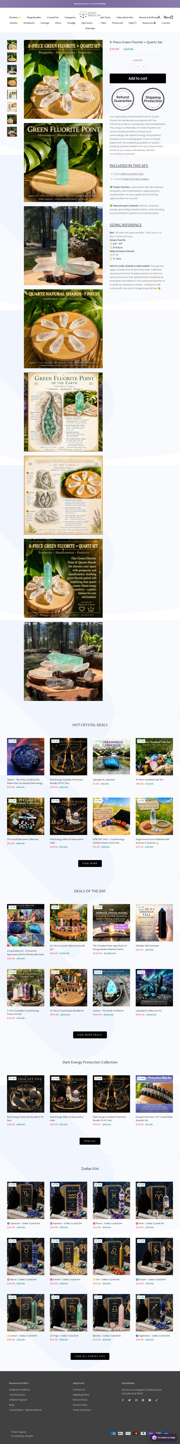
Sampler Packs (103, 17)
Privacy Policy (80, 1405)
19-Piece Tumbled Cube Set (149, 779)
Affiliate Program (18, 1399)
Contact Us (79, 1389)
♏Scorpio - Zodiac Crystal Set (151, 1279)
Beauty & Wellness (148, 17)
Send (171, 1427)
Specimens (86, 23)
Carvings (44, 23)
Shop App (90, 28)
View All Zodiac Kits (90, 1356)
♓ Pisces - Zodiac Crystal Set (107, 1223)
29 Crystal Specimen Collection (23, 839)
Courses (166, 23)
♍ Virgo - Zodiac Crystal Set (64, 1335)
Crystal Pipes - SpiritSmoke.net (25, 1410)
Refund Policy (80, 1399)
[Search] (165, 17)
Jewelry (14, 23)
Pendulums (29, 23)
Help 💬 (133, 23)
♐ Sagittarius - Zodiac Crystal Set (153, 1335)
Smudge (71, 23)
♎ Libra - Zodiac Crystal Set (107, 1335)
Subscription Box (124, 17)
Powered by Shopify (22, 1436)
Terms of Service (82, 1410)
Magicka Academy (19, 1389)
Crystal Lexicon (17, 1394)
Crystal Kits (53, 17)
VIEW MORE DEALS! (90, 1035)
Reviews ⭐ (15, 17)
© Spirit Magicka (18, 1432)
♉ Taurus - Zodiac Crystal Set (22, 1279)
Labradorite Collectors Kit (149, 1010)
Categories (70, 17)
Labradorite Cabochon (104, 779)
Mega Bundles (34, 17)
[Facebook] (123, 1400)
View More (90, 863)
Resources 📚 (149, 23)
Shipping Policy (81, 1394)
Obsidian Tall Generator (147, 945)
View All (90, 1141)
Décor (58, 23)
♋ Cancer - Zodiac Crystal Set (22, 1335)
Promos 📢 (117, 23)
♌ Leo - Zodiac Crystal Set (106, 1279)
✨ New (102, 23)
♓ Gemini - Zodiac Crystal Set (65, 1279)
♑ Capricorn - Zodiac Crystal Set (23, 1223)
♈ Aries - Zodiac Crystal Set (150, 1223)
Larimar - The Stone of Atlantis (108, 1010)
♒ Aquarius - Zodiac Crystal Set (66, 1223)
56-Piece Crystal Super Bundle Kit (67, 1010)
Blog (11, 1405)
